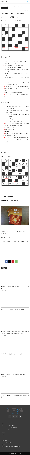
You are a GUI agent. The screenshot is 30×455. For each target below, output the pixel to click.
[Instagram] (13, 416)
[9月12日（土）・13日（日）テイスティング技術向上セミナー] (15, 300)
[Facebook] (6, 261)
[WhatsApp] (16, 261)
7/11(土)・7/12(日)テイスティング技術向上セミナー (13, 374)
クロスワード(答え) (4, 6)
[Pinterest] (13, 261)
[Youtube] (20, 416)
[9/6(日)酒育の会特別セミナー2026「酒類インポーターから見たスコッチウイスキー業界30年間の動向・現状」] (15, 323)
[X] (9, 261)
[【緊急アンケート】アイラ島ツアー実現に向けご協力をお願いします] (15, 278)
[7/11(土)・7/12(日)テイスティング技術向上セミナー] (15, 366)
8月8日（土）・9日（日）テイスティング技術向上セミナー (15, 354)
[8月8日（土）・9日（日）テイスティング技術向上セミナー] (15, 345)
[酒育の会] (4, 2)
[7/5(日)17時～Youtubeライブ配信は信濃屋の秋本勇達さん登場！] (15, 386)
